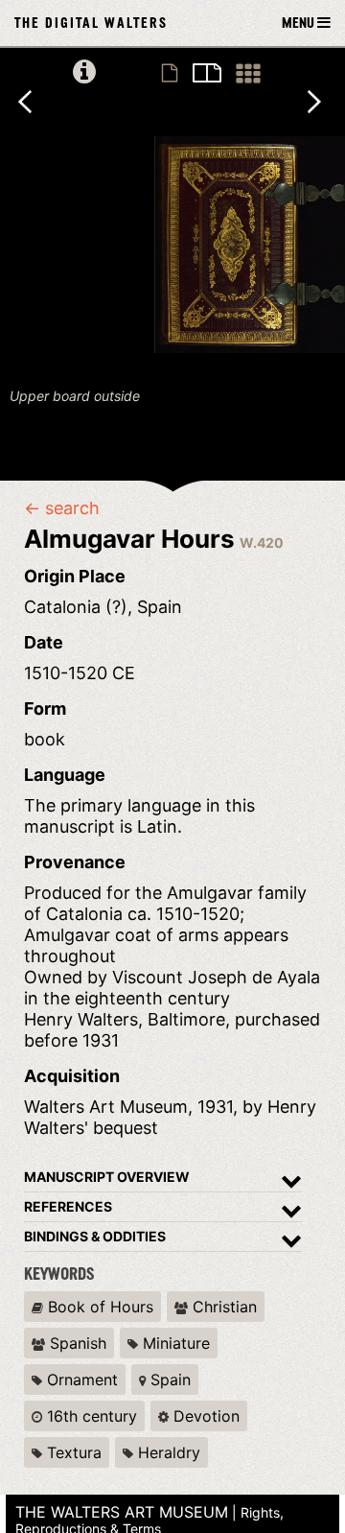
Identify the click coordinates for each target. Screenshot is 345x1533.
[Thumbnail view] (248, 73)
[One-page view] (169, 73)
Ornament (80, 1379)
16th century (89, 1416)
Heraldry (166, 1452)
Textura (72, 1452)
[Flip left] (36, 108)
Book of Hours (98, 1306)
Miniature (174, 1343)
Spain (168, 1379)
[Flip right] (326, 108)
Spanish (75, 1343)
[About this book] (84, 73)
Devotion (204, 1416)
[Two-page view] (207, 73)
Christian (222, 1306)
